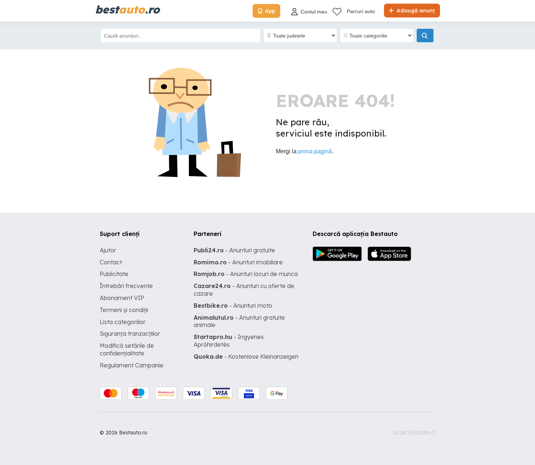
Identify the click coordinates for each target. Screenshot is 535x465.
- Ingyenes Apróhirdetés (229, 340)
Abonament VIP (122, 298)
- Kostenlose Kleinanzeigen (246, 356)
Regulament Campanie (131, 365)
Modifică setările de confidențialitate (127, 349)
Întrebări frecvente (126, 285)
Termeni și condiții (124, 310)
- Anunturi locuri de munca (246, 273)
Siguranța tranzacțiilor (130, 333)
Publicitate (114, 273)
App (270, 11)
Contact (111, 262)
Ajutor (108, 250)
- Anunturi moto (233, 305)
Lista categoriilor (123, 322)
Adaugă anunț (415, 10)
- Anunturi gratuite (234, 250)
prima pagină (315, 151)
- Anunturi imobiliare (238, 262)
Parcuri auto (361, 11)
